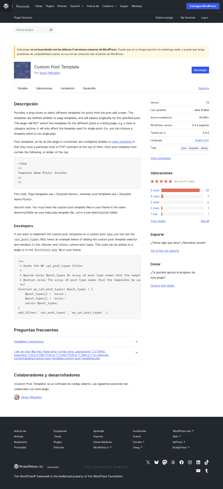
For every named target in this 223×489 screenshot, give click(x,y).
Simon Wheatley (50, 73)
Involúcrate (139, 431)
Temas (57, 436)
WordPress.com (183, 431)
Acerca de (20, 431)
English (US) (202, 140)
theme (204, 148)
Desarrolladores (102, 442)
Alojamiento (20, 442)
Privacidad (20, 447)
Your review (158, 221)
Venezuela (53, 467)
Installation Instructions (29, 341)
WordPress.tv (102, 447)
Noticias (18, 436)
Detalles (23, 88)
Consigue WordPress (203, 6)
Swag (138, 447)
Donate (139, 442)
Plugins (58, 442)
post (184, 148)
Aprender (98, 431)
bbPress (179, 442)
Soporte (204, 88)
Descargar (200, 70)
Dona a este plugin (162, 285)
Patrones (59, 447)
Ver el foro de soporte (165, 250)
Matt (177, 436)
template (193, 148)
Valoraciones (44, 88)
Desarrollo (89, 88)
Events (137, 436)
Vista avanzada (161, 158)
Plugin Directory (23, 17)
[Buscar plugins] (50, 29)
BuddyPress (181, 447)
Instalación (68, 88)
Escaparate (60, 431)
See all (205, 221)
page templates (122, 141)
